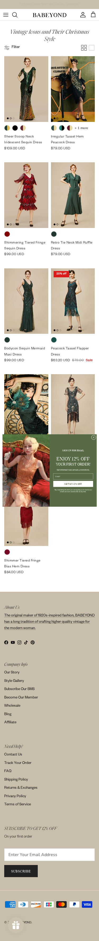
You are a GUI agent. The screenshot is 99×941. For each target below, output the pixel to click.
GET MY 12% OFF (73, 483)
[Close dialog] (93, 437)
